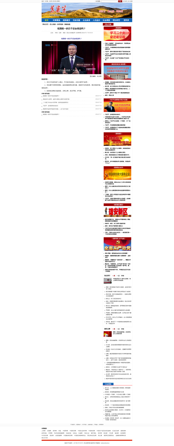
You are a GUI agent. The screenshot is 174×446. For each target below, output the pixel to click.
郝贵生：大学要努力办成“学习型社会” (116, 367)
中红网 (111, 433)
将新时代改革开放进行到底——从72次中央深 (55, 109)
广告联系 (72, 424)
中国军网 (65, 430)
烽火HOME (45, 438)
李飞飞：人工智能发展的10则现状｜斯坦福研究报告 (117, 388)
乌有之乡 (86, 433)
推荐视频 (60, 24)
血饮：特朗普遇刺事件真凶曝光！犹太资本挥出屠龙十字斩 (118, 302)
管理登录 (101, 424)
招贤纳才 (78, 424)
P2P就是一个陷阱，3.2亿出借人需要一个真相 (117, 394)
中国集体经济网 (68, 435)
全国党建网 (58, 435)
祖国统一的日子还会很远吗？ (51, 96)
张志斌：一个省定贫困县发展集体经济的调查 (117, 405)
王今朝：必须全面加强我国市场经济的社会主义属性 (118, 345)
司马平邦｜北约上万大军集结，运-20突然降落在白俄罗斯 (119, 318)
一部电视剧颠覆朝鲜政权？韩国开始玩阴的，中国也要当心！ (118, 363)
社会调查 (106, 20)
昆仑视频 (53, 24)
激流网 (117, 433)
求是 (59, 430)
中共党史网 (45, 435)
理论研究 (116, 20)
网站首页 (45, 24)
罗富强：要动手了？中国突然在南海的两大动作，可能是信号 (118, 322)
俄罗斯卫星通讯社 (109, 435)
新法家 (105, 433)
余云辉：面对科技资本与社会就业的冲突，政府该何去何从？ (118, 375)
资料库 (126, 20)
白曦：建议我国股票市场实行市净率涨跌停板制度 (118, 354)
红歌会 (75, 433)
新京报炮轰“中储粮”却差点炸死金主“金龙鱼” (118, 291)
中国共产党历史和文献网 (104, 430)
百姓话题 (76, 20)
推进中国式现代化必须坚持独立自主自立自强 (118, 378)
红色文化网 (115, 430)
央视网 (49, 430)
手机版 (96, 424)
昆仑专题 (108, 24)
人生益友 (96, 20)
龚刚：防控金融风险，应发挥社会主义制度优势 (118, 341)
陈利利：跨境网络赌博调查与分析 (114, 392)
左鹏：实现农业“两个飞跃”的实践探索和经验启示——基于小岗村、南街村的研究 (118, 359)
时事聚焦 (56, 20)
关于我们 (84, 424)
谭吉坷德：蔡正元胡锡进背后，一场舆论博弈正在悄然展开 (118, 295)
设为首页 (125, 1)
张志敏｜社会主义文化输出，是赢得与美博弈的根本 (118, 350)
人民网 (43, 430)
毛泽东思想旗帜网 (59, 433)
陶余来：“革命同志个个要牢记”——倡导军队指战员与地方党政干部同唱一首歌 (118, 370)
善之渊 (100, 435)
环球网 (50, 433)
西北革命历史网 (91, 435)
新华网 (55, 430)
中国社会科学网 (82, 430)
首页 (46, 20)
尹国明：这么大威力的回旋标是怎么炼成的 (118, 310)
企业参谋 (86, 20)
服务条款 (90, 424)
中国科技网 (92, 430)
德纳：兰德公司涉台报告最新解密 (114, 407)
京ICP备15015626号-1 (78, 443)
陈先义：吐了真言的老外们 (113, 298)
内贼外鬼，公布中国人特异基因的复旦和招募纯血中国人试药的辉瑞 (117, 414)
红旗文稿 (68, 433)
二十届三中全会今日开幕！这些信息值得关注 (55, 102)
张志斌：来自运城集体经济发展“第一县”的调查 (117, 401)
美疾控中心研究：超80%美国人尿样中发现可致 (56, 99)
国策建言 (66, 20)
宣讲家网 (123, 433)
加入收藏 (130, 1)
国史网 (52, 435)
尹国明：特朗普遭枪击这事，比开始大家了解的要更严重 (118, 313)
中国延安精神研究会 (80, 435)
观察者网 (123, 430)
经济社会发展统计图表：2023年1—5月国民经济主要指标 (117, 410)
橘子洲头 (93, 433)
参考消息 (44, 433)
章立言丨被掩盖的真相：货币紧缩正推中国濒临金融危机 (118, 306)
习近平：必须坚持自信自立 (50, 105)
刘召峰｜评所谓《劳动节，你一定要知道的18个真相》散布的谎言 (117, 418)
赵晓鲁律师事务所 (121, 435)
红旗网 (80, 433)
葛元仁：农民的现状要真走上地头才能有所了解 (117, 397)
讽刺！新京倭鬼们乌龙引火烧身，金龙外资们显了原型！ (118, 288)
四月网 (100, 433)
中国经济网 (73, 430)
